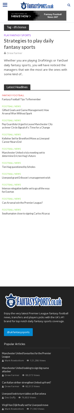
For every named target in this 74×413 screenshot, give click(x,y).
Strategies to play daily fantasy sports (29, 44)
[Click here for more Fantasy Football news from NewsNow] (23, 16)
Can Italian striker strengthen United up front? (26, 382)
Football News (11, 106)
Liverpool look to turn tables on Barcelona (24, 393)
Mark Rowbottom (14, 360)
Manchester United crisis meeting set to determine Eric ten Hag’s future (23, 154)
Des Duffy (10, 397)
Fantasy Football (13, 95)
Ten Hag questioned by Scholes (18, 166)
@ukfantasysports (18, 332)
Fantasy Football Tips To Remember (21, 99)
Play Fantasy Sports (17, 35)
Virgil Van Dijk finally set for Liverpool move (25, 405)
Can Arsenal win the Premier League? (22, 202)
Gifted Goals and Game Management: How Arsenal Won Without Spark (25, 112)
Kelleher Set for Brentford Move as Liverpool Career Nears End (25, 140)
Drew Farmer (14, 53)
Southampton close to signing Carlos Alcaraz (26, 213)
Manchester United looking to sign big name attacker (25, 370)
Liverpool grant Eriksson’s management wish (26, 177)
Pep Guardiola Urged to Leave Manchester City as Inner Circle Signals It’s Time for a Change (27, 126)
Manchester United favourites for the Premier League (26, 355)
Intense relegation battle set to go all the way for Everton (26, 190)
